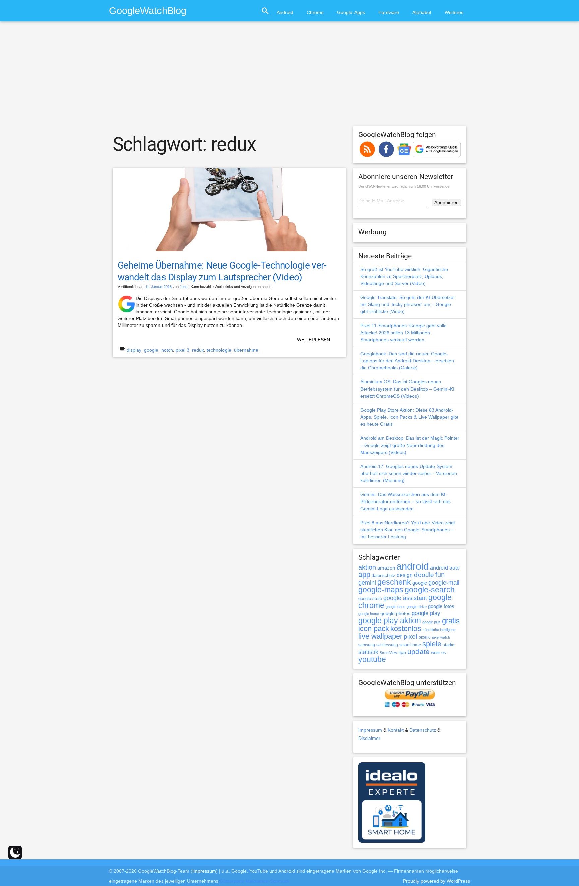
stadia (448, 644)
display (134, 350)
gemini (367, 582)
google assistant (405, 598)
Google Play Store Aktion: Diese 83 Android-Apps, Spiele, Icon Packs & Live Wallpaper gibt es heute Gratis (409, 417)
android (412, 566)
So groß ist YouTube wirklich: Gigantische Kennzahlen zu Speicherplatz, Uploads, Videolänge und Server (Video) (404, 276)
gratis (451, 620)
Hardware (388, 12)
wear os (438, 652)
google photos (395, 613)
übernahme (246, 350)
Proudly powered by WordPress (436, 881)
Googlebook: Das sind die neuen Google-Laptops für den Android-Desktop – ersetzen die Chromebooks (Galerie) (407, 360)
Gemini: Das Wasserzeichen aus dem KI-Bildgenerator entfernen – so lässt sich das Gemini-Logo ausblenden (405, 501)
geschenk (394, 582)
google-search (430, 590)
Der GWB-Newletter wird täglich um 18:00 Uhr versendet (404, 186)
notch (167, 350)
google (151, 350)
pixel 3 (182, 350)
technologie (219, 350)
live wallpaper (380, 636)
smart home (410, 645)
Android (285, 12)
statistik (368, 652)
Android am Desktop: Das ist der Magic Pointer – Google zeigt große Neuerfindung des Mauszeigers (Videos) (409, 445)
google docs (395, 607)
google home (368, 614)
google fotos (441, 606)
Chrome (315, 12)
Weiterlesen (313, 339)
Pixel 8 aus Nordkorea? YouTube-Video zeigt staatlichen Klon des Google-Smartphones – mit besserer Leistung (407, 529)
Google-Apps (351, 12)
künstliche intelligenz (439, 630)
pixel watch (441, 637)
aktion (367, 567)
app (364, 574)
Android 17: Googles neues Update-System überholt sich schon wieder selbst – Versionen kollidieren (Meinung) (408, 473)
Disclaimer (369, 738)
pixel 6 (425, 637)
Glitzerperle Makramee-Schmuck (255, 881)
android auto (445, 568)
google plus (431, 622)
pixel (410, 636)
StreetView (388, 653)
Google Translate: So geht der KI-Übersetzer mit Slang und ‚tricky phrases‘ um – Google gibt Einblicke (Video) (407, 304)
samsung (366, 645)
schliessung (387, 645)
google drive (417, 607)
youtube (372, 659)
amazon (386, 568)
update (418, 651)
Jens (184, 287)
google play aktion (389, 620)
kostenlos (405, 628)
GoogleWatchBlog (147, 10)
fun (440, 574)
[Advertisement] (289, 77)
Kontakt (396, 730)
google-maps (380, 589)
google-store (370, 598)
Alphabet (421, 12)
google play (426, 613)
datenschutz (383, 575)
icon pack (373, 628)
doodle (424, 574)
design (405, 575)
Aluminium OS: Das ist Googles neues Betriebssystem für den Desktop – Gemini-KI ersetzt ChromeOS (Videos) (407, 389)
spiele (431, 644)
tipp (402, 652)
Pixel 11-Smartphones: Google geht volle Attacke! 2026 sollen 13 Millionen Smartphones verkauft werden (403, 332)
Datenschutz (422, 730)
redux (198, 350)
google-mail (443, 582)
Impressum (370, 730)
